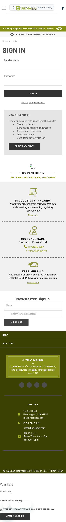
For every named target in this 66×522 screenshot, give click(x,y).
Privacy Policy (56, 471)
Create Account (24, 146)
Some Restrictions (46, 29)
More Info (33, 215)
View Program (49, 34)
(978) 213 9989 (36, 247)
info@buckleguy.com (36, 250)
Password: (9, 76)
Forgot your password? (33, 102)
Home (26, 8)
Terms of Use (40, 471)
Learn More (33, 282)
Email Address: (11, 60)
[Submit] (13, 7)
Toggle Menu (4, 8)
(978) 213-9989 (31, 423)
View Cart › (5, 491)
